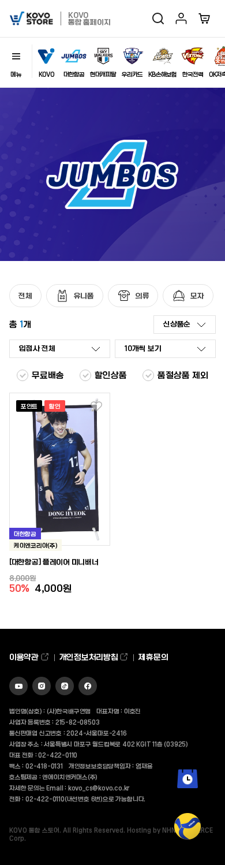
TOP (188, 848)
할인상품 (111, 375)
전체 (25, 295)
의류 (142, 295)
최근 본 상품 (188, 796)
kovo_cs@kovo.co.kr (98, 788)
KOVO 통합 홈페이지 (89, 18)
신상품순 (176, 323)
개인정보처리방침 (89, 657)
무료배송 (48, 375)
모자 (197, 295)
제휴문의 (153, 657)
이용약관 (24, 657)
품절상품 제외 (183, 375)
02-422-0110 (57, 755)
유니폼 (84, 295)
